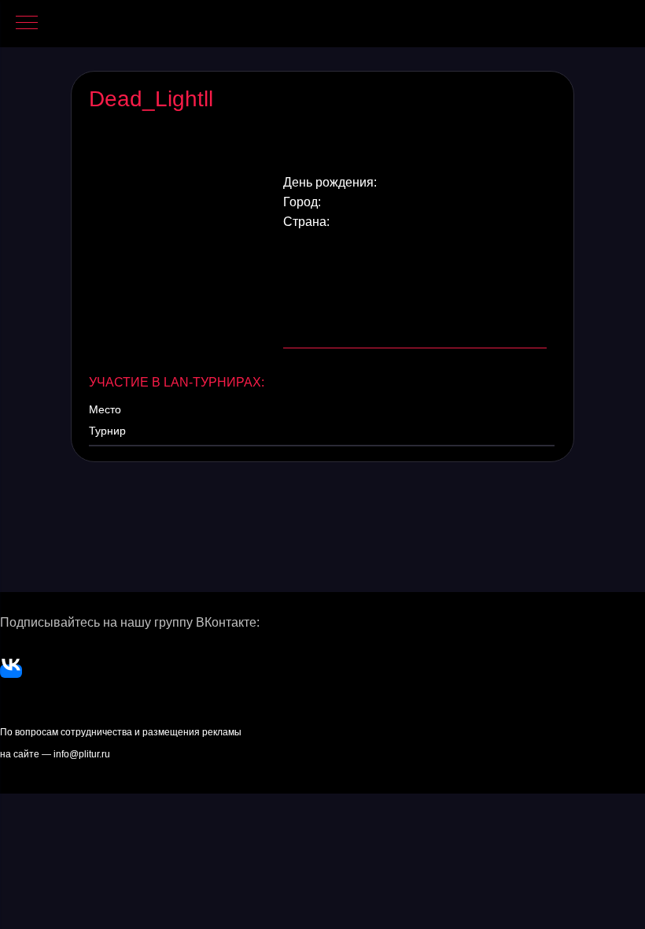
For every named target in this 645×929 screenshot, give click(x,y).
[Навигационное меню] (27, 23)
